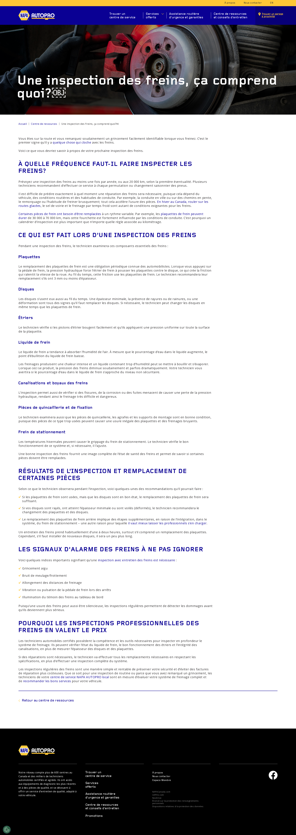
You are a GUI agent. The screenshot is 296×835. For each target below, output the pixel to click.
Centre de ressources (44, 124)
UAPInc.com (158, 795)
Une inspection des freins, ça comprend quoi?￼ (90, 124)
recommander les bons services (47, 681)
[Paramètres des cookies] (7, 829)
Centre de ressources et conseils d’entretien (230, 15)
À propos (229, 3)
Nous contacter (253, 3)
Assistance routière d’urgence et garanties (186, 15)
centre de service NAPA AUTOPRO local (79, 677)
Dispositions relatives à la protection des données (178, 806)
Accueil (22, 124)
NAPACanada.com (161, 792)
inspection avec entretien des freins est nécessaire (136, 560)
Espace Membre (161, 780)
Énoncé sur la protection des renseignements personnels (175, 802)
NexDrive (157, 798)
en (271, 3)
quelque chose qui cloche (72, 142)
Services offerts (152, 15)
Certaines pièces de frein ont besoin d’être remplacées (59, 214)
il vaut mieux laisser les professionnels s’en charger (167, 523)
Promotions (94, 816)
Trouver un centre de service (122, 15)
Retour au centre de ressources (48, 700)
